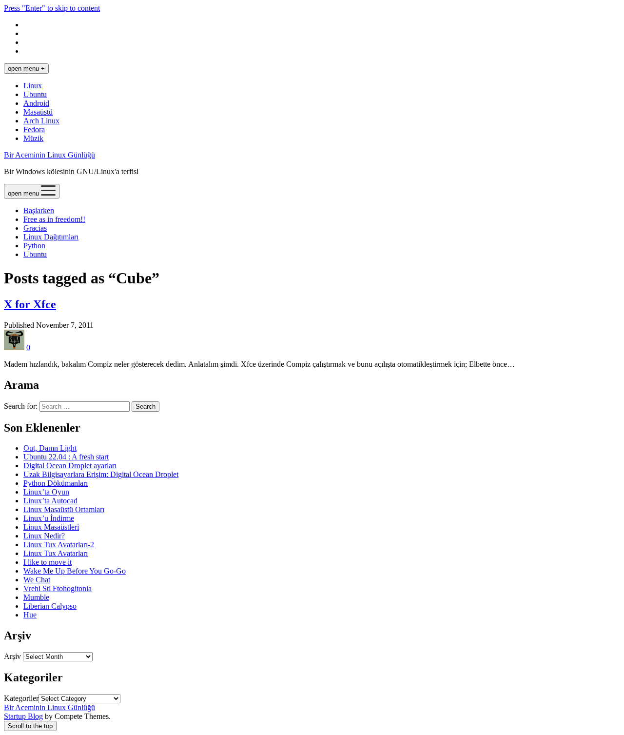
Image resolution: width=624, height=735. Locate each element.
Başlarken (38, 210)
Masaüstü (38, 112)
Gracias (35, 228)
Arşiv (12, 656)
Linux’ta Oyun (46, 492)
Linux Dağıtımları (50, 237)
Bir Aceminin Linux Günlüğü (49, 155)
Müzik (33, 138)
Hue (30, 615)
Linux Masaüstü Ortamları (63, 509)
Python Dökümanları (55, 483)
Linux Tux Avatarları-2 (58, 544)
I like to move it (47, 562)
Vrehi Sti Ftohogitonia (57, 588)
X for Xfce (30, 304)
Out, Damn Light (50, 448)
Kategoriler (21, 698)
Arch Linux (41, 121)
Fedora (34, 129)
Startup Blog (23, 716)
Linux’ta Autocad (50, 501)
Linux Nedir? (44, 536)
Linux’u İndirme (48, 518)
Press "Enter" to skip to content (52, 8)
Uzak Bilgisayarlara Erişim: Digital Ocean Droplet (100, 474)
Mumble (36, 597)
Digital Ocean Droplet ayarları (70, 465)
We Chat (36, 580)
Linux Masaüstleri (51, 527)
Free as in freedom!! (54, 219)
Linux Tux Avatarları (55, 553)
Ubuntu (35, 94)
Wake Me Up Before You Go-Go (74, 571)
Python (34, 245)
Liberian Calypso (50, 606)
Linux (32, 85)
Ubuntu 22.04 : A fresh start (66, 457)
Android (36, 103)
